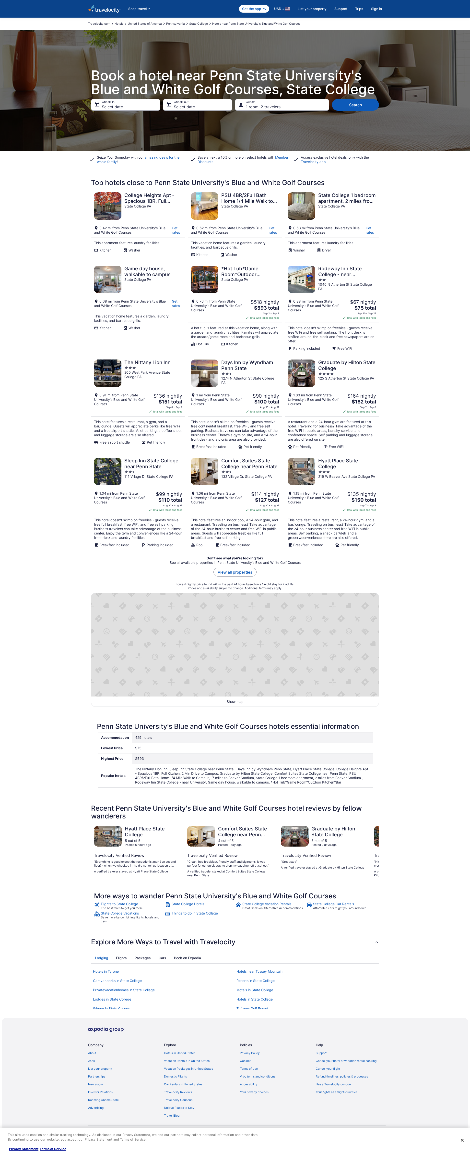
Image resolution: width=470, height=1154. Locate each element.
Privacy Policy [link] (250, 1053)
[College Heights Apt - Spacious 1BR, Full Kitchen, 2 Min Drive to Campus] (138, 224)
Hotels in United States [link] (179, 1053)
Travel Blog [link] (171, 1115)
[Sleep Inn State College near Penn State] (138, 502)
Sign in (376, 9)
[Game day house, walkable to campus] (138, 308)
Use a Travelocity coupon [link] (333, 1084)
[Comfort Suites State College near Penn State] (235, 502)
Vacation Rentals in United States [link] (187, 1061)
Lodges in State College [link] (112, 999)
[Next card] (373, 852)
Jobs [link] (91, 1061)
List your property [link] (100, 1068)
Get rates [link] (176, 230)
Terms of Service (53, 1149)
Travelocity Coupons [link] (178, 1100)
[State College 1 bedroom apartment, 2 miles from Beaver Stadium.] (332, 224)
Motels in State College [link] (254, 990)
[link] (129, 906)
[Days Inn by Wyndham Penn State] (235, 404)
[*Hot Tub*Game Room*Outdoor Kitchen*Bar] (235, 308)
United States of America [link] (145, 23)
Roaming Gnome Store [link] (103, 1100)
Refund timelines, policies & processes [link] (342, 1076)
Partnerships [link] (96, 1076)
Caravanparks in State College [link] (117, 981)
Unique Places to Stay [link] (179, 1108)
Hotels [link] (119, 23)
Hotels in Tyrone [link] (106, 971)
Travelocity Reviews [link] (178, 1092)
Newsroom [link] (95, 1084)
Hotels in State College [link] (254, 999)
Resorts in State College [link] (255, 981)
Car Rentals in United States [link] (183, 1084)
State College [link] (198, 23)
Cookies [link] (245, 1061)
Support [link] (321, 1053)
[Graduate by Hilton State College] (332, 404)
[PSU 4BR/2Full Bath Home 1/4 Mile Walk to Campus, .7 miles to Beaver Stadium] (235, 224)
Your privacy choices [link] (254, 1092)
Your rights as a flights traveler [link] (336, 1092)
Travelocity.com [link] (99, 23)
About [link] (92, 1053)
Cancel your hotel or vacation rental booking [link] (346, 1061)
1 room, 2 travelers (263, 106)
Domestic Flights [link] (175, 1076)
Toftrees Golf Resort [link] (252, 1008)
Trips (359, 9)
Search (355, 104)
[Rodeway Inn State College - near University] (332, 308)
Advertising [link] (96, 1108)
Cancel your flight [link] (328, 1068)
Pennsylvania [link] (175, 23)
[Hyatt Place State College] (332, 502)
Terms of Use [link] (249, 1068)
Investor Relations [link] (100, 1092)
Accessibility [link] (248, 1084)
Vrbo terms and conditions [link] (257, 1076)
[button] (235, 942)
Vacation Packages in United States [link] (188, 1068)
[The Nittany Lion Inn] (138, 404)
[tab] (101, 958)
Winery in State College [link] (111, 1008)
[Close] (462, 1140)
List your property (312, 9)
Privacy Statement (23, 1149)
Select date (112, 106)
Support (340, 9)
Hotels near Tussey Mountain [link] (259, 971)
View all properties (235, 572)
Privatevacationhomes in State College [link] (124, 990)
